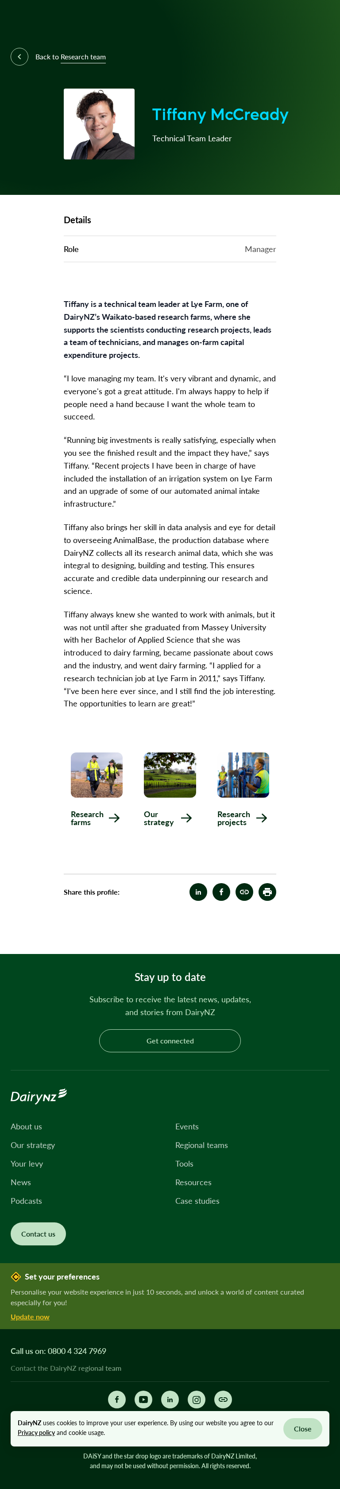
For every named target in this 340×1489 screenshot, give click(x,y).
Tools (184, 1163)
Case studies (197, 1201)
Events (187, 1126)
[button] (267, 892)
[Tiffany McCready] (244, 892)
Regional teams (201, 1145)
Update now (30, 1316)
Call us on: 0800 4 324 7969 (58, 1351)
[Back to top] (319, 933)
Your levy (27, 1163)
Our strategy (33, 1145)
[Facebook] (117, 1399)
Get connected (170, 1040)
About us (26, 1126)
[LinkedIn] (170, 1399)
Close (303, 1428)
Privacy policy (36, 1432)
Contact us (38, 1233)
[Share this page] (223, 1399)
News (21, 1182)
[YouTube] (143, 1399)
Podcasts (26, 1201)
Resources (193, 1182)
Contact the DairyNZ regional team (66, 1368)
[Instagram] (196, 1399)
